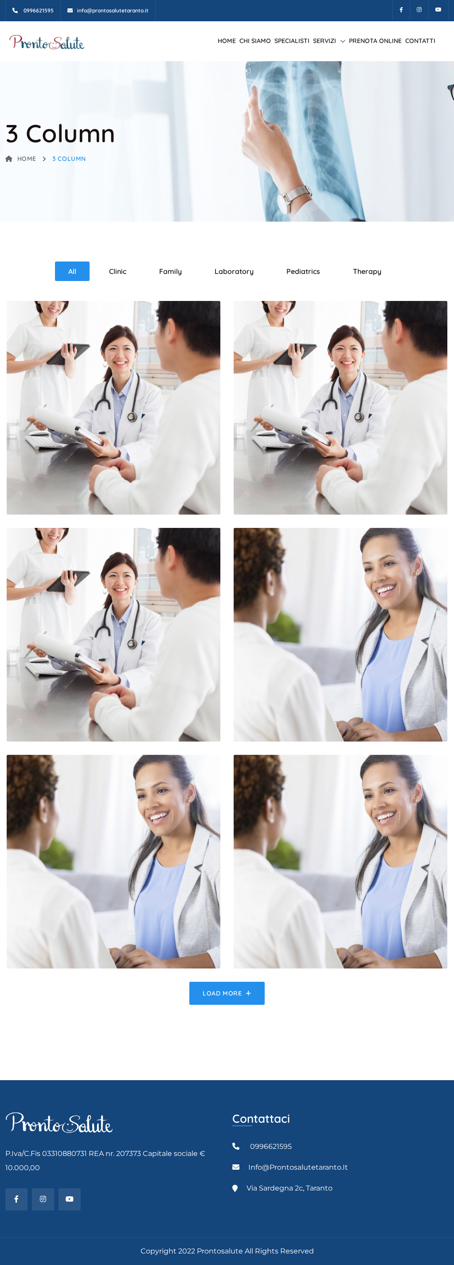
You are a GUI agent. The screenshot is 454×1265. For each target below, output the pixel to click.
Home (227, 41)
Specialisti (291, 41)
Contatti (420, 41)
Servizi (324, 41)
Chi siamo (255, 41)
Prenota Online (375, 41)
